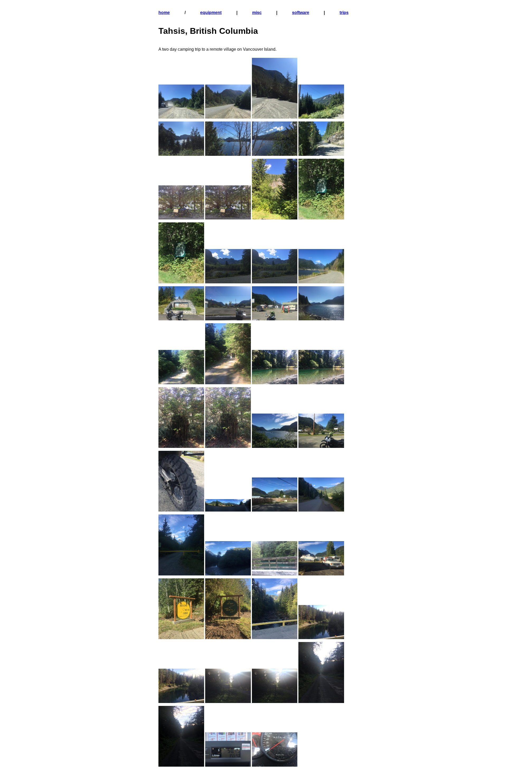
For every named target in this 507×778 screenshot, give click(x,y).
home (164, 12)
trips (344, 12)
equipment (211, 12)
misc (257, 12)
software (300, 12)
